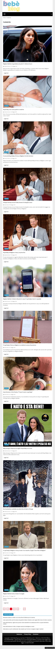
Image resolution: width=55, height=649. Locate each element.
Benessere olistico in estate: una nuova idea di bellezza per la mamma (19, 617)
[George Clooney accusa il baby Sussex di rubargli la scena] (27, 184)
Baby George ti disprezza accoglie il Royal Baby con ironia (17, 448)
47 (24, 609)
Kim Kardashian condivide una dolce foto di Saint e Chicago (18, 509)
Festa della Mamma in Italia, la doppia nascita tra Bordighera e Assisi (18, 626)
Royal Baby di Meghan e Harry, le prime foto (14, 252)
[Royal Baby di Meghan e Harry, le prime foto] (27, 232)
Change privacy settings (49, 647)
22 (4, 609)
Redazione (19, 634)
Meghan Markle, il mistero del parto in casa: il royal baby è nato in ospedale (22, 299)
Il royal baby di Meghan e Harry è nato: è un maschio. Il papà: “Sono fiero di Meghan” (24, 550)
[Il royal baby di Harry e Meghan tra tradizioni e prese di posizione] (27, 327)
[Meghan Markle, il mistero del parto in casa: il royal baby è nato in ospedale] (27, 280)
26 (17, 609)
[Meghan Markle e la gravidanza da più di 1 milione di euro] (27, 44)
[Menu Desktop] (4, 14)
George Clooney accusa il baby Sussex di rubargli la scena (17, 202)
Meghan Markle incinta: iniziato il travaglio (13, 593)
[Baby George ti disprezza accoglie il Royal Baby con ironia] (27, 425)
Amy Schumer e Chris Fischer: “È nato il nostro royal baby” (17, 392)
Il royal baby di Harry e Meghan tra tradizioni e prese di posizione (19, 345)
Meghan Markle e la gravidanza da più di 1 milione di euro (17, 64)
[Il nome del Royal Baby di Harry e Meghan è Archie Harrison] (27, 137)
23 (7, 609)
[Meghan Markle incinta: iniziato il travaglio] (27, 576)
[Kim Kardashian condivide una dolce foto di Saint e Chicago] (27, 483)
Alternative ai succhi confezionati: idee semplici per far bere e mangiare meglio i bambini (23, 629)
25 (14, 609)
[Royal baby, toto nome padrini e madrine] (27, 92)
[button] (51, 14)
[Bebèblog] (11, 6)
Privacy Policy (27, 634)
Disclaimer (35, 634)
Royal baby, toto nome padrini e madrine (13, 109)
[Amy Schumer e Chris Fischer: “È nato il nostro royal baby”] (27, 373)
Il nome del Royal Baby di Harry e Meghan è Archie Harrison (18, 156)
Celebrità (6, 60)
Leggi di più (6, 73)
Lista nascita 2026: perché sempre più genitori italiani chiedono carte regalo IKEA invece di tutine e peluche (27, 620)
